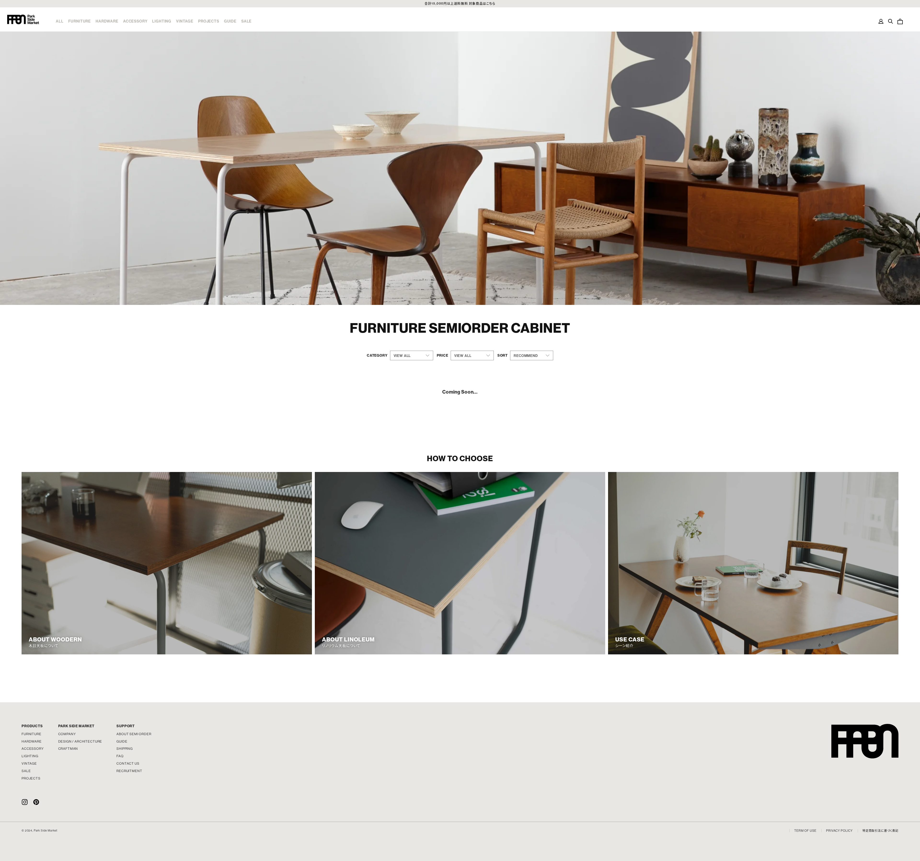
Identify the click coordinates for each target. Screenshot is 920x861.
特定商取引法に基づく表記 (880, 830)
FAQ (120, 756)
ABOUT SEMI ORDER (133, 734)
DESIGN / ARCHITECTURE (80, 741)
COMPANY (67, 734)
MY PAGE (881, 21)
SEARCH (890, 21)
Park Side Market (23, 19)
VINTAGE (184, 21)
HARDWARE (107, 21)
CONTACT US (127, 763)
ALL (59, 21)
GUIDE (230, 21)
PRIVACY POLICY (839, 830)
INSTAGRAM (24, 802)
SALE (246, 21)
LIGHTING (161, 21)
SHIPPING (124, 748)
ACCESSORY (135, 21)
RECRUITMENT (129, 771)
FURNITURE (79, 21)
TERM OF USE (805, 830)
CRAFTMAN (68, 748)
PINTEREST (36, 802)
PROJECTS (208, 21)
